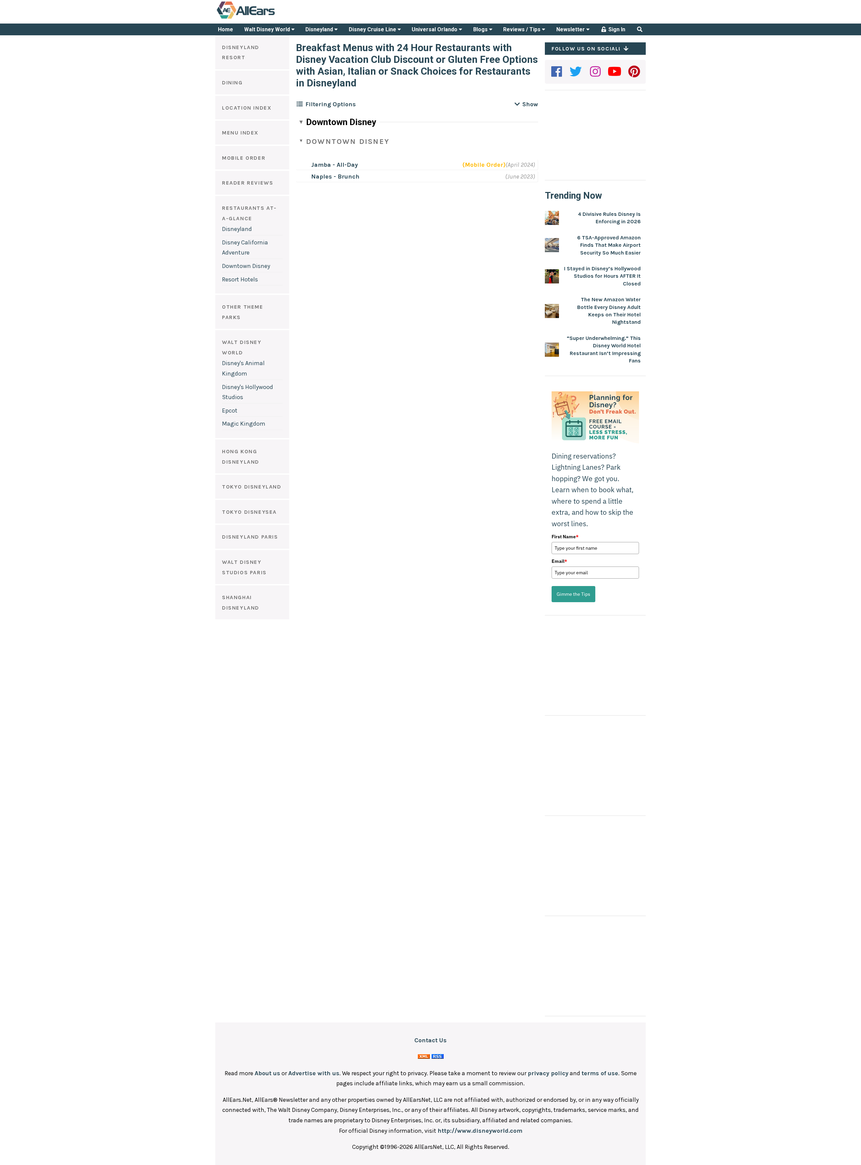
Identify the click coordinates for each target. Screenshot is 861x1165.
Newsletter (571, 29)
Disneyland (319, 29)
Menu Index (240, 132)
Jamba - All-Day (334, 164)
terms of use (600, 1073)
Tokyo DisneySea (249, 512)
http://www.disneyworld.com (480, 1130)
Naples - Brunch (335, 176)
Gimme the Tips (573, 594)
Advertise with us (313, 1073)
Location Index (246, 108)
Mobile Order (243, 158)
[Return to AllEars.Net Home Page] (266, 18)
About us (267, 1073)
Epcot (229, 410)
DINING (232, 82)
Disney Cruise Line (373, 29)
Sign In (616, 29)
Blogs (481, 29)
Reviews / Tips (522, 29)
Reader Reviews (247, 183)
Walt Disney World (267, 29)
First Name (565, 537)
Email (559, 561)
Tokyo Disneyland (252, 486)
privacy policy (548, 1073)
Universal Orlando (435, 29)
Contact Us (430, 1040)
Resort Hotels (240, 279)
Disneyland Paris (250, 537)
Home (225, 29)
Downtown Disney (246, 266)
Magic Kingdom (243, 423)
